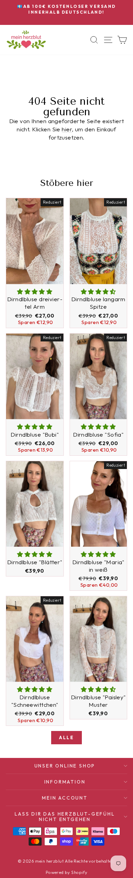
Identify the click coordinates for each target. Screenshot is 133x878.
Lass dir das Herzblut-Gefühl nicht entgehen (65, 816)
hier (67, 129)
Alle (66, 737)
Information (65, 782)
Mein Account (65, 798)
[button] (34, 291)
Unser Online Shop (64, 766)
